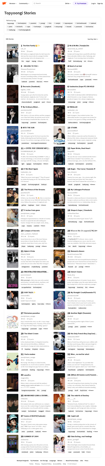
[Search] (35, 3)
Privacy (37, 464)
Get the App (44, 461)
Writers (60, 461)
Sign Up (100, 3)
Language (52, 461)
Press (86, 461)
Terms (31, 464)
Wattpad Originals (23, 461)
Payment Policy (46, 464)
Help (64, 464)
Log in (93, 3)
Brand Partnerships (72, 461)
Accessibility (57, 464)
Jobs (81, 461)
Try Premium (81, 3)
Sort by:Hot (92, 39)
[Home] (4, 3)
